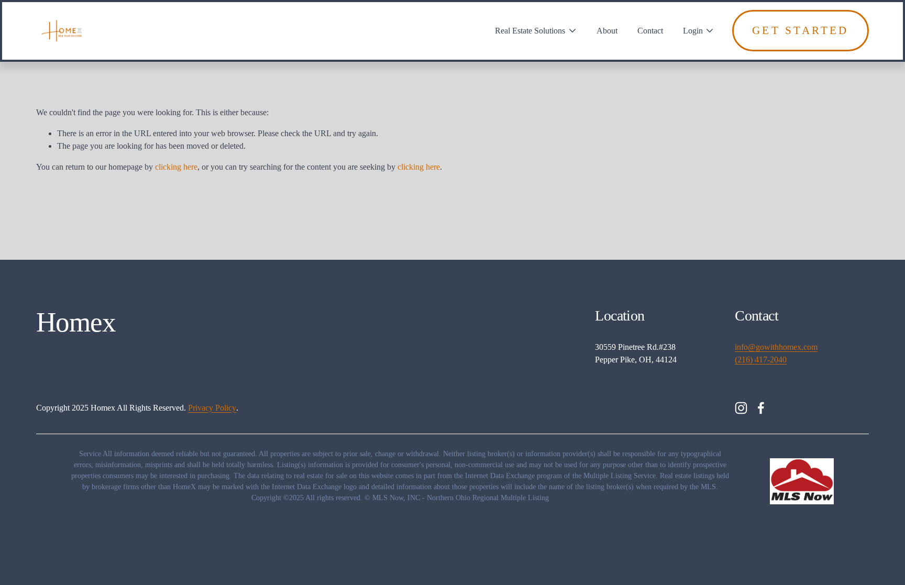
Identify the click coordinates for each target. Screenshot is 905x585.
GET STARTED (800, 30)
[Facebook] (761, 408)
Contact (650, 30)
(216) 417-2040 (761, 359)
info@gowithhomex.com (776, 347)
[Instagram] (741, 408)
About (607, 30)
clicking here (176, 166)
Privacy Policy (212, 407)
